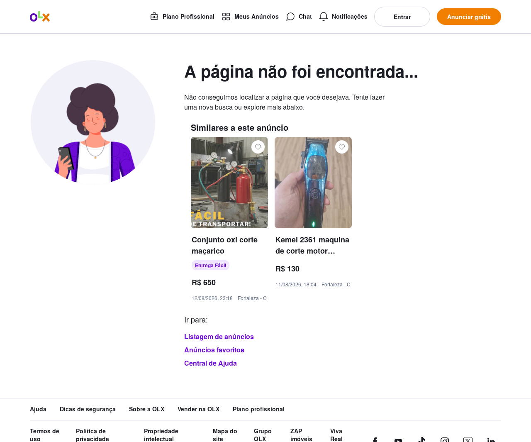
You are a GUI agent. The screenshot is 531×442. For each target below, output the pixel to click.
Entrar (402, 16)
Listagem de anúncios (219, 336)
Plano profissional (259, 409)
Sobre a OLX (146, 409)
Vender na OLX (198, 409)
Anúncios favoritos (214, 349)
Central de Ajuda (210, 363)
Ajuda (38, 409)
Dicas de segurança (88, 409)
